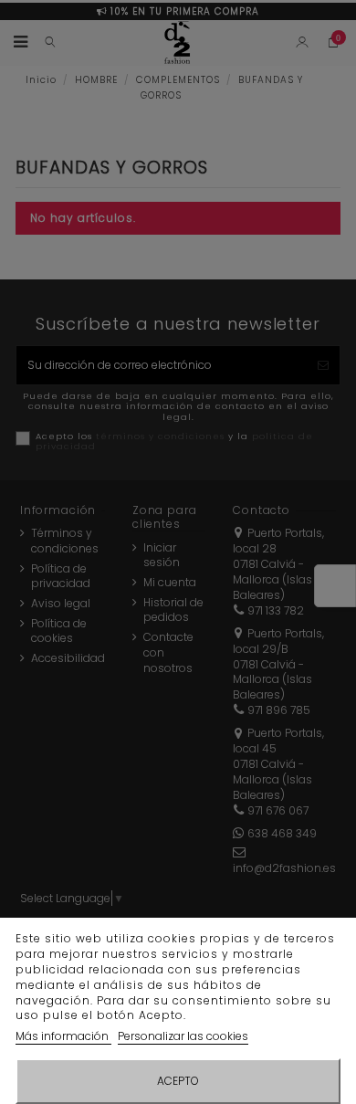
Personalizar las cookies (183, 1036)
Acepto (178, 1080)
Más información (63, 1036)
